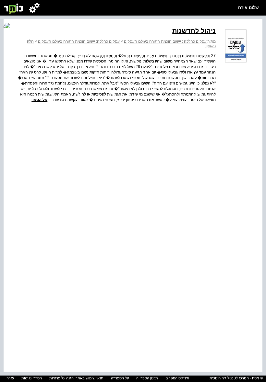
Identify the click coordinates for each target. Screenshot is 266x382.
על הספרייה (120, 378)
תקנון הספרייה (147, 378)
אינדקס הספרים (177, 378)
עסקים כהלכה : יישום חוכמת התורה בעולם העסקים (165, 41)
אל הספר (39, 99)
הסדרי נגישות (31, 378)
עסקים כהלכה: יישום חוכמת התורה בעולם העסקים (79, 41)
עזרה (10, 378)
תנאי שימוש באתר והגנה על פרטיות (76, 378)
